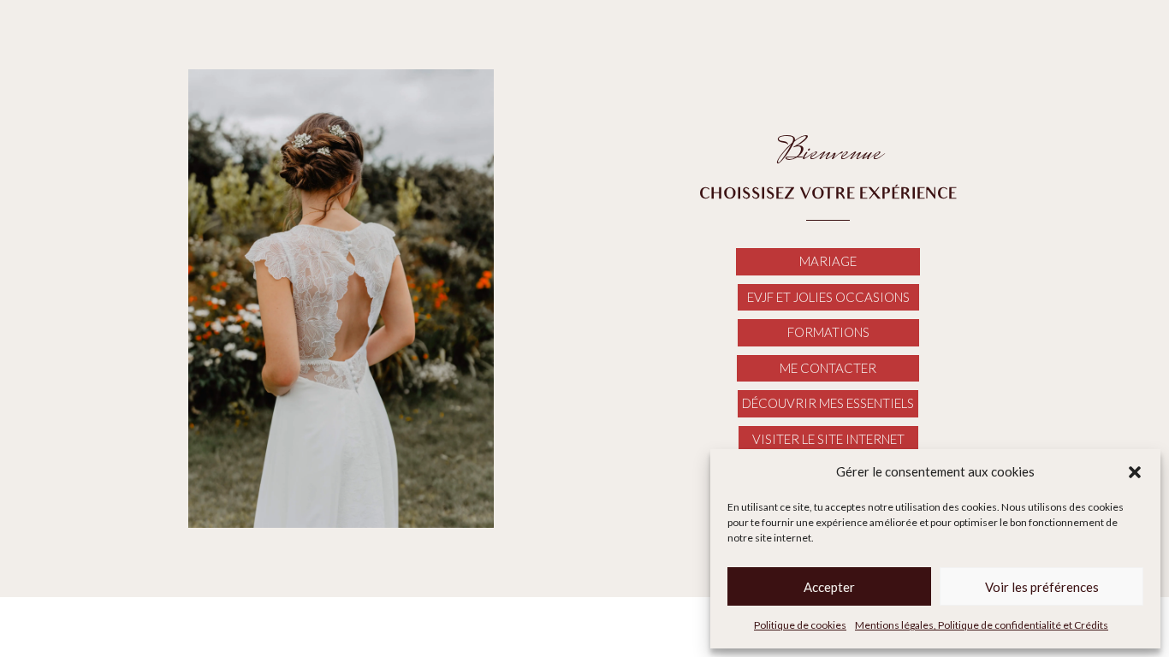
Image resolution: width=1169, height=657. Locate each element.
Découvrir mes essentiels (828, 403)
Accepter (829, 587)
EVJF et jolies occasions (828, 297)
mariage (828, 261)
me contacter (828, 368)
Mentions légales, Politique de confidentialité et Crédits (981, 625)
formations (828, 332)
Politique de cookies (800, 625)
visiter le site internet (828, 439)
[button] (1134, 472)
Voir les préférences (1042, 587)
